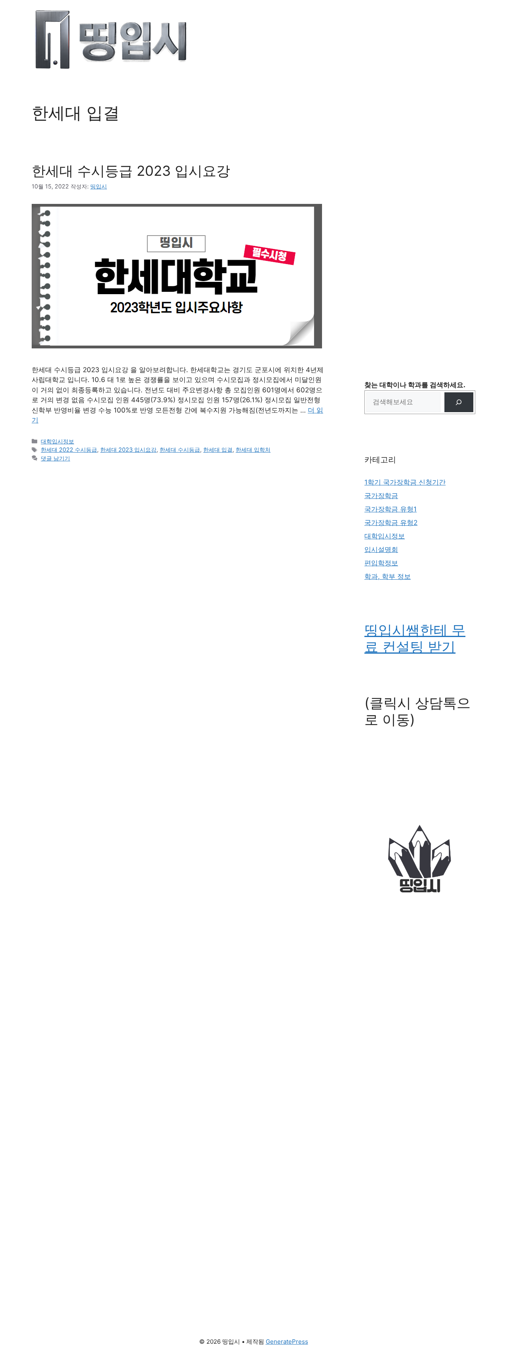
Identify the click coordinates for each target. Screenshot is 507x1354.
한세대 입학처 (253, 449)
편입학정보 (381, 563)
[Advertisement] (419, 221)
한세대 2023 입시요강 (128, 449)
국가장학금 (381, 496)
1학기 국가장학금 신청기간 (405, 482)
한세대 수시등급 (180, 449)
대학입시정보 (57, 441)
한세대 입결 (218, 449)
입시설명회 (381, 549)
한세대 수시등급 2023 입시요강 (131, 170)
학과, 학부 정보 (387, 576)
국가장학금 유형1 (390, 509)
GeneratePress (287, 1341)
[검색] (458, 402)
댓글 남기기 (55, 458)
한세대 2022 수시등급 (69, 449)
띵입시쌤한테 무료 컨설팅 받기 (414, 638)
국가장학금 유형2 (390, 523)
